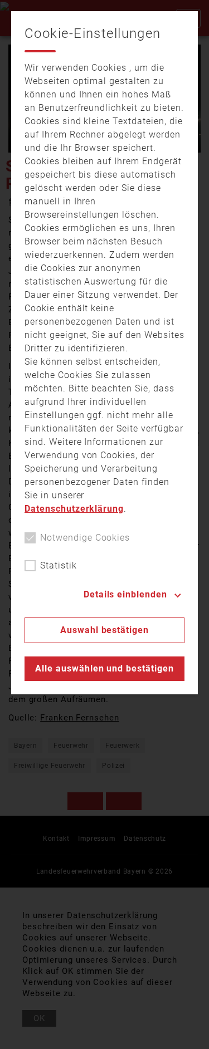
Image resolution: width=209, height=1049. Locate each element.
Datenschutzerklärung (74, 508)
